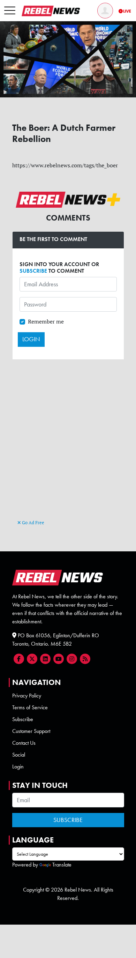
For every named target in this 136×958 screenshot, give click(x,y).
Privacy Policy (26, 695)
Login (18, 766)
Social (18, 754)
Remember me (46, 321)
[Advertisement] (68, 447)
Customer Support (31, 731)
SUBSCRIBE (33, 270)
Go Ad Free (32, 522)
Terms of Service (30, 707)
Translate (61, 864)
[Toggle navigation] (9, 10)
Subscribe (22, 719)
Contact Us (24, 743)
